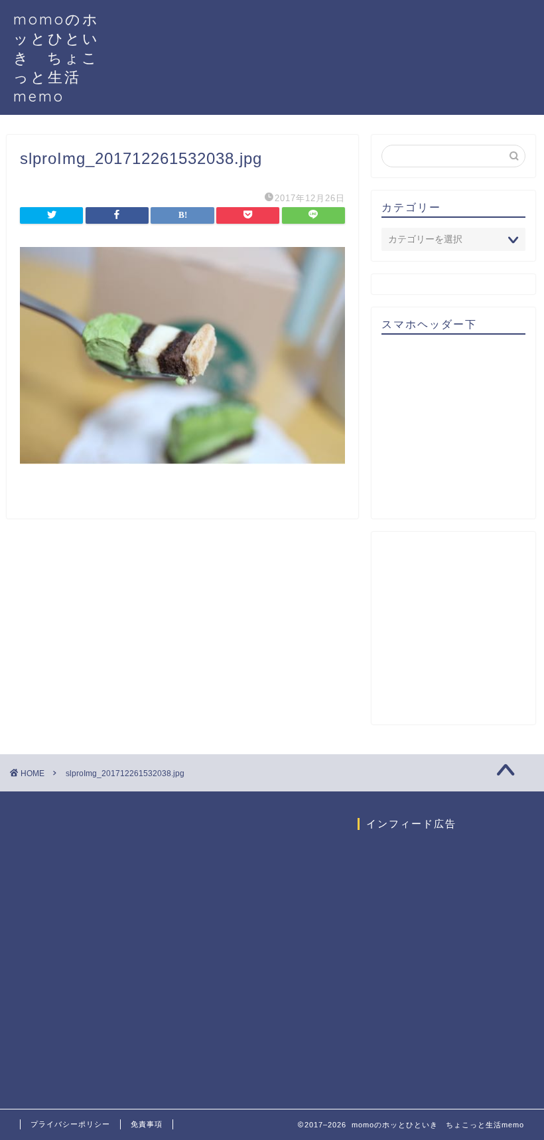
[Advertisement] (462, 431)
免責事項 (147, 1124)
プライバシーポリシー (70, 1124)
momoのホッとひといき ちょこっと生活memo (56, 57)
